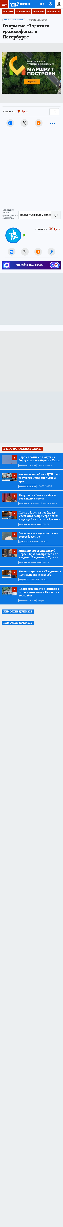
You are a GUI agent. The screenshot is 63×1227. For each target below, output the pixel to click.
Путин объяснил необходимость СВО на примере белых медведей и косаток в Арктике (39, 516)
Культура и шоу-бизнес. (14, 20)
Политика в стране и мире (30, 524)
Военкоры (38, 11)
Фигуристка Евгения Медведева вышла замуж (37, 496)
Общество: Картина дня (29, 580)
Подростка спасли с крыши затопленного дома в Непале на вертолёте (39, 592)
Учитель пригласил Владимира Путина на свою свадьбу (39, 573)
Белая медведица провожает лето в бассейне (38, 535)
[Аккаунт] (59, 4)
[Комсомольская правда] (20, 4)
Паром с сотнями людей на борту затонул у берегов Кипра (39, 458)
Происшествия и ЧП (27, 465)
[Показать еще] (53, 123)
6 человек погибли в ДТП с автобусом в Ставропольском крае (38, 478)
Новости (8, 11)
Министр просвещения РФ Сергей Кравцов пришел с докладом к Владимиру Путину (38, 554)
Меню (4, 4)
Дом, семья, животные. (29, 542)
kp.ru (25, 111)
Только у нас (23, 11)
